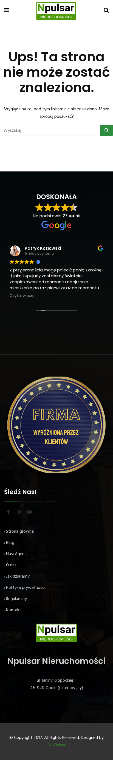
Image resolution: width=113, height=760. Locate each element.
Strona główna (20, 531)
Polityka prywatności (25, 587)
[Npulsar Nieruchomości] (56, 11)
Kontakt (13, 610)
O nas (11, 565)
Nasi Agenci (16, 554)
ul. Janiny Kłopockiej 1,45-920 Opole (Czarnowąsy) (56, 684)
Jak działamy (18, 576)
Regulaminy (16, 599)
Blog (10, 542)
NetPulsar (57, 745)
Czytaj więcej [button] (22, 295)
